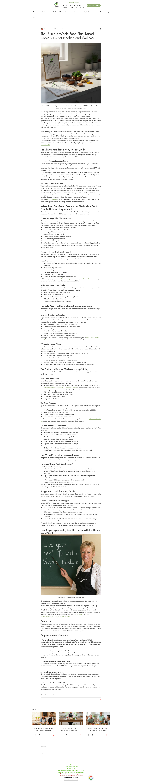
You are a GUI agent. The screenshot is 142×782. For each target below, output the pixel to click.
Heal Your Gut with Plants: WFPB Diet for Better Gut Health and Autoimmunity (69, 729)
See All (108, 709)
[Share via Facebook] (41, 695)
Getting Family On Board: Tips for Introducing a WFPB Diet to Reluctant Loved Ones (97, 729)
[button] (107, 17)
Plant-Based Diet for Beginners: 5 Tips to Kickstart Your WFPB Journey (44, 729)
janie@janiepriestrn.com (71, 766)
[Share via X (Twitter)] (45, 695)
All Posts (34, 18)
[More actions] (100, 29)
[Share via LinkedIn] (49, 695)
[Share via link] (53, 695)
